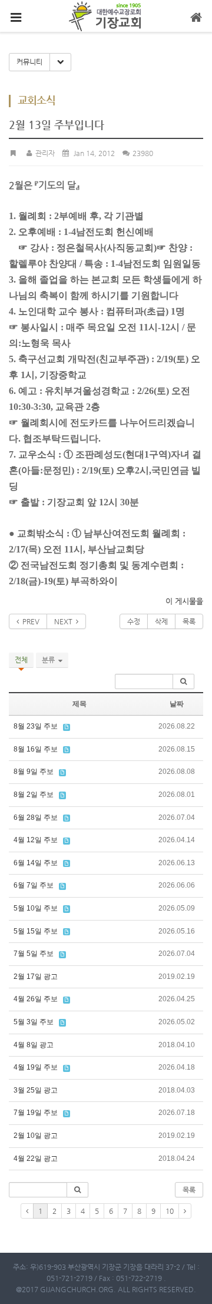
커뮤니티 (29, 62)
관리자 (44, 153)
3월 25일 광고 (36, 1090)
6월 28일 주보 (36, 817)
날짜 (177, 704)
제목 (79, 704)
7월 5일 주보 (34, 953)
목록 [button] (189, 1190)
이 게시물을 (184, 601)
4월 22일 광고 (36, 1158)
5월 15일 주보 (36, 931)
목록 (189, 621)
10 (169, 1211)
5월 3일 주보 (34, 1022)
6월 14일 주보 (36, 863)
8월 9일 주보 (34, 771)
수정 (133, 621)
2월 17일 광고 (36, 976)
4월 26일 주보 (36, 999)
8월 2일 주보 (34, 794)
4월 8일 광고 (34, 1045)
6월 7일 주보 (34, 885)
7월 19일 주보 (36, 1112)
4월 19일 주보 (36, 1067)
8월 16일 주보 (36, 749)
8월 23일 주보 (36, 726)
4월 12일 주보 (36, 840)
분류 (50, 660)
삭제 (161, 621)
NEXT (65, 621)
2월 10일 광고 (36, 1135)
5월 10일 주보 (36, 908)
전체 (21, 660)
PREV (29, 621)
